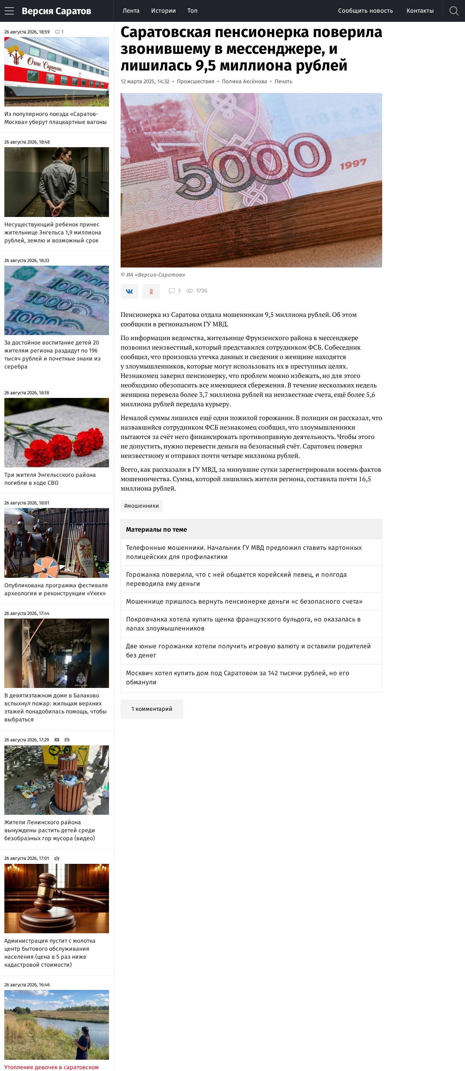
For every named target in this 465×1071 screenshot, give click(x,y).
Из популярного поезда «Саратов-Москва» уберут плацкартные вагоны (55, 117)
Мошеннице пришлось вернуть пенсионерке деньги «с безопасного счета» (244, 601)
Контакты (420, 11)
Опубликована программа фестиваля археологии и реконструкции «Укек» (56, 589)
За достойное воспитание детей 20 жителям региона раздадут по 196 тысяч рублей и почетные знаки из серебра (52, 354)
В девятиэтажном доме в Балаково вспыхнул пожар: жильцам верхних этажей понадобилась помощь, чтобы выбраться (55, 707)
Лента (131, 11)
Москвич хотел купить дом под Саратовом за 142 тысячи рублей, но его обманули (237, 677)
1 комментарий (152, 708)
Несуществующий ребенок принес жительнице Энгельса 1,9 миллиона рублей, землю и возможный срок (52, 232)
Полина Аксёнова (244, 81)
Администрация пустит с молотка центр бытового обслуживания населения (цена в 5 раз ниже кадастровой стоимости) (50, 952)
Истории (163, 11)
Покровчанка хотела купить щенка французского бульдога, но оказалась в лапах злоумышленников (243, 623)
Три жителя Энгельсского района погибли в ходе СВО (50, 478)
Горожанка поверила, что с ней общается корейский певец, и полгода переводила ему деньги (236, 579)
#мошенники (141, 505)
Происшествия (195, 81)
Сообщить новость (365, 11)
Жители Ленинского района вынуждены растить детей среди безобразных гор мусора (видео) (49, 830)
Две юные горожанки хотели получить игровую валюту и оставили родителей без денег (248, 650)
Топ (192, 11)
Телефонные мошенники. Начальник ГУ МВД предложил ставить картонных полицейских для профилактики (244, 552)
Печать (283, 81)
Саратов (56, 11)
